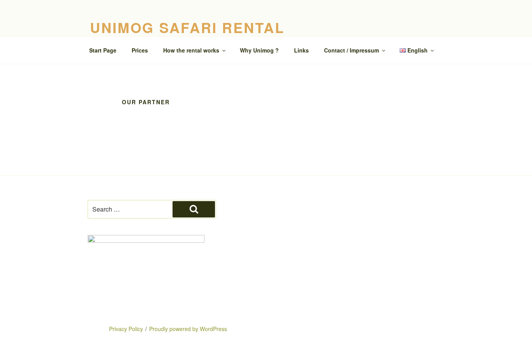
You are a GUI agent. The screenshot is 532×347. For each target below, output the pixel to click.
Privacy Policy (126, 329)
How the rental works (191, 50)
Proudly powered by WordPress (188, 329)
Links (301, 50)
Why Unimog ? (259, 50)
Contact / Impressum (351, 50)
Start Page (102, 50)
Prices (140, 50)
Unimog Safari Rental (187, 27)
